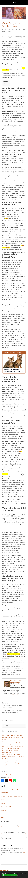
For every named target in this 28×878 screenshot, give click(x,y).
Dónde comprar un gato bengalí (10, 789)
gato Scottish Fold (13, 654)
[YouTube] (10, 780)
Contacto (3, 813)
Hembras (3, 799)
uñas (20, 451)
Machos (3, 803)
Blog (2, 817)
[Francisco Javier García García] (6, 687)
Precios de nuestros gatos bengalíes (11, 796)
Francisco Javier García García (16, 681)
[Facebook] (2, 780)
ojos (6, 218)
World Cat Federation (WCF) (10, 825)
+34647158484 (9, 777)
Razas (6, 703)
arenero (5, 474)
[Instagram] (6, 780)
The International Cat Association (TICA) (13, 832)
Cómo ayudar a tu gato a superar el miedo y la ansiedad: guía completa (13, 763)
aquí (24, 852)
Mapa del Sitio (5, 870)
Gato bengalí (4, 792)
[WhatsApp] (14, 780)
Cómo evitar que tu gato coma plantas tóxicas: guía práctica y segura (12, 737)
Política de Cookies (19, 857)
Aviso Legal (17, 854)
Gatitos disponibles (6, 806)
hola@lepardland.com (9, 774)
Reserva (3, 810)
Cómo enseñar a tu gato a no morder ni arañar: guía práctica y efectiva (13, 756)
